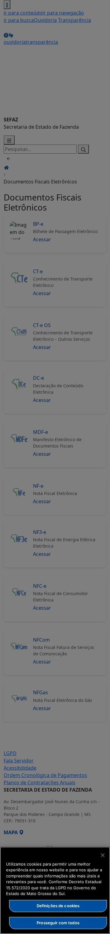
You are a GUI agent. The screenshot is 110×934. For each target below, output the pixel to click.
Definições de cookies (58, 905)
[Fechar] (102, 855)
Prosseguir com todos (58, 922)
